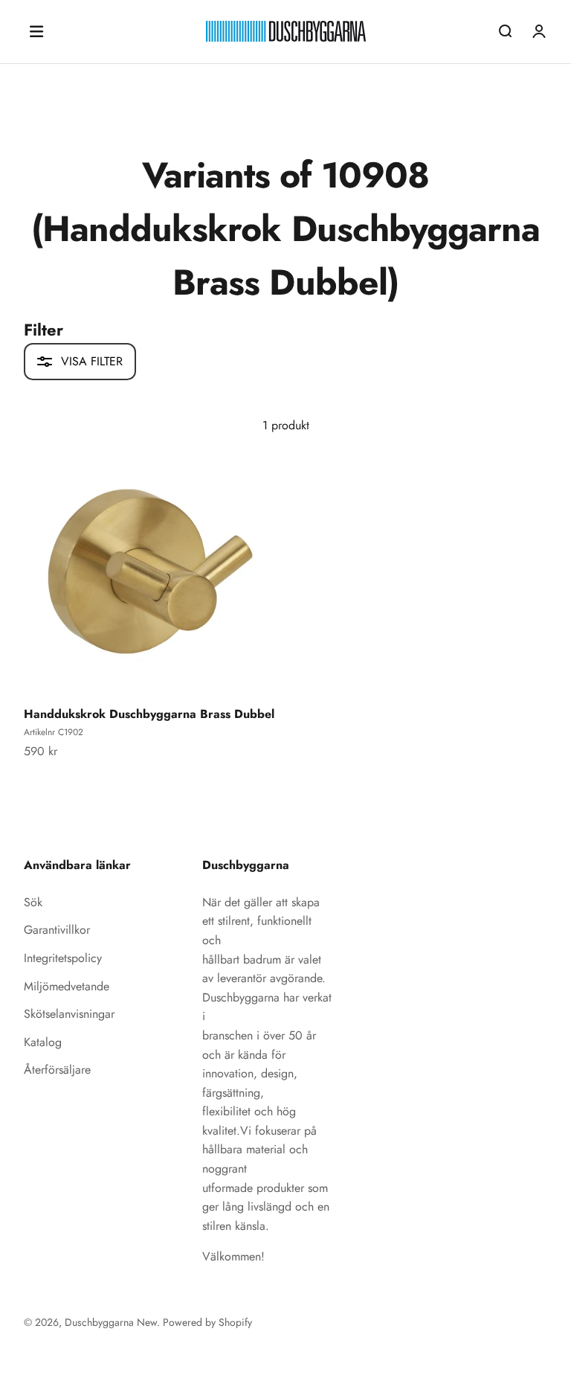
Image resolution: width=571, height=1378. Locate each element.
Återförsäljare (57, 1069)
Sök (33, 902)
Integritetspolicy (63, 958)
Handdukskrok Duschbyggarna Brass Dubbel (149, 713)
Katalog (43, 1042)
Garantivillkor (57, 929)
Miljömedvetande (66, 986)
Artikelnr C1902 (53, 732)
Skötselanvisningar (69, 1013)
